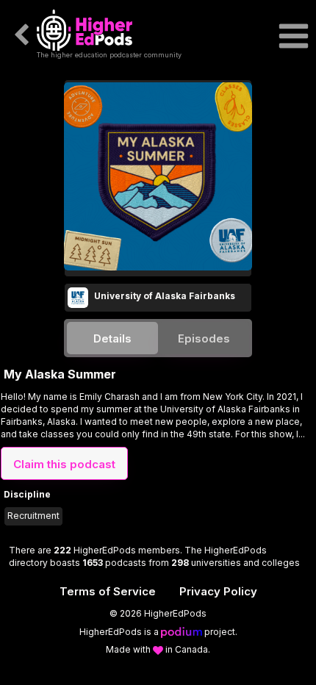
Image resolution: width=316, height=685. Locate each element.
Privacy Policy (218, 591)
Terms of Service (108, 591)
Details (112, 338)
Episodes (204, 338)
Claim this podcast (64, 464)
